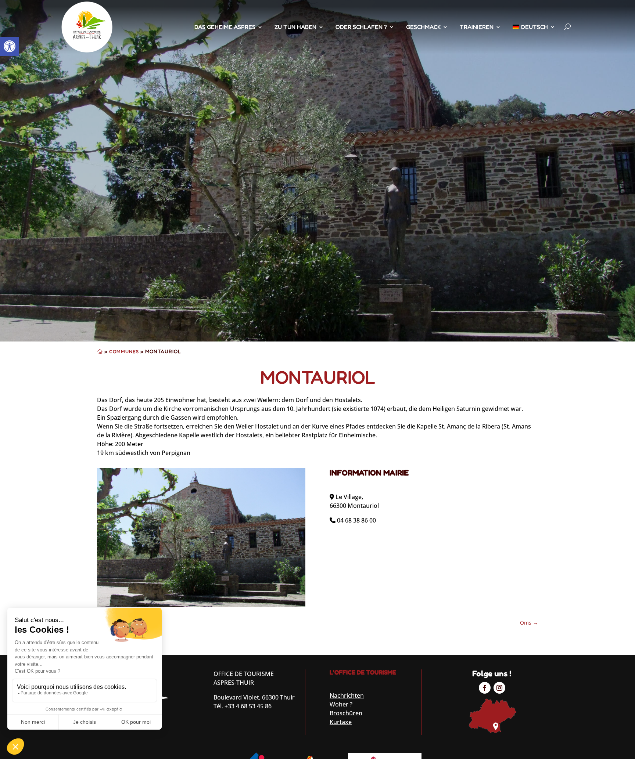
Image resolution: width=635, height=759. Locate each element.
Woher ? (341, 704)
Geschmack (423, 26)
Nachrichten (347, 695)
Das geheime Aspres (224, 26)
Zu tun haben (295, 26)
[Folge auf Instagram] (499, 688)
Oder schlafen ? (361, 26)
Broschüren (346, 713)
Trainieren (477, 26)
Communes (124, 351)
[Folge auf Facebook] (485, 688)
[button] (9, 46)
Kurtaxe (341, 722)
